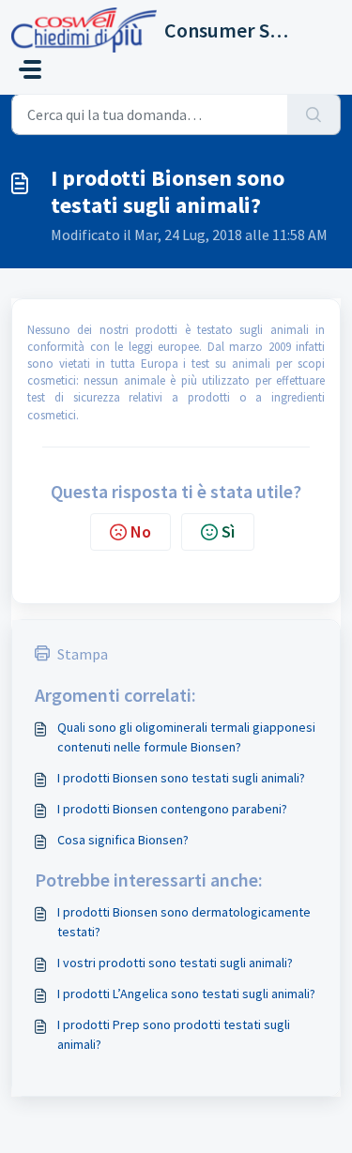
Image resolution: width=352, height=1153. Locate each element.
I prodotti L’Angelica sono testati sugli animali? (186, 993)
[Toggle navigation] (30, 69)
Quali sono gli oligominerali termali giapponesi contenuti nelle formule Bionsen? (186, 737)
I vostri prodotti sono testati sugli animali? (175, 962)
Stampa (82, 654)
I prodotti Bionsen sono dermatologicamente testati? (184, 921)
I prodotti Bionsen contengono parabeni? (172, 808)
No (140, 531)
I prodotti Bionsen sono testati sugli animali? (181, 777)
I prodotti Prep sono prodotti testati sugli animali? (173, 1034)
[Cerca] (314, 114)
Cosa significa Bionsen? (123, 839)
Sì (228, 531)
